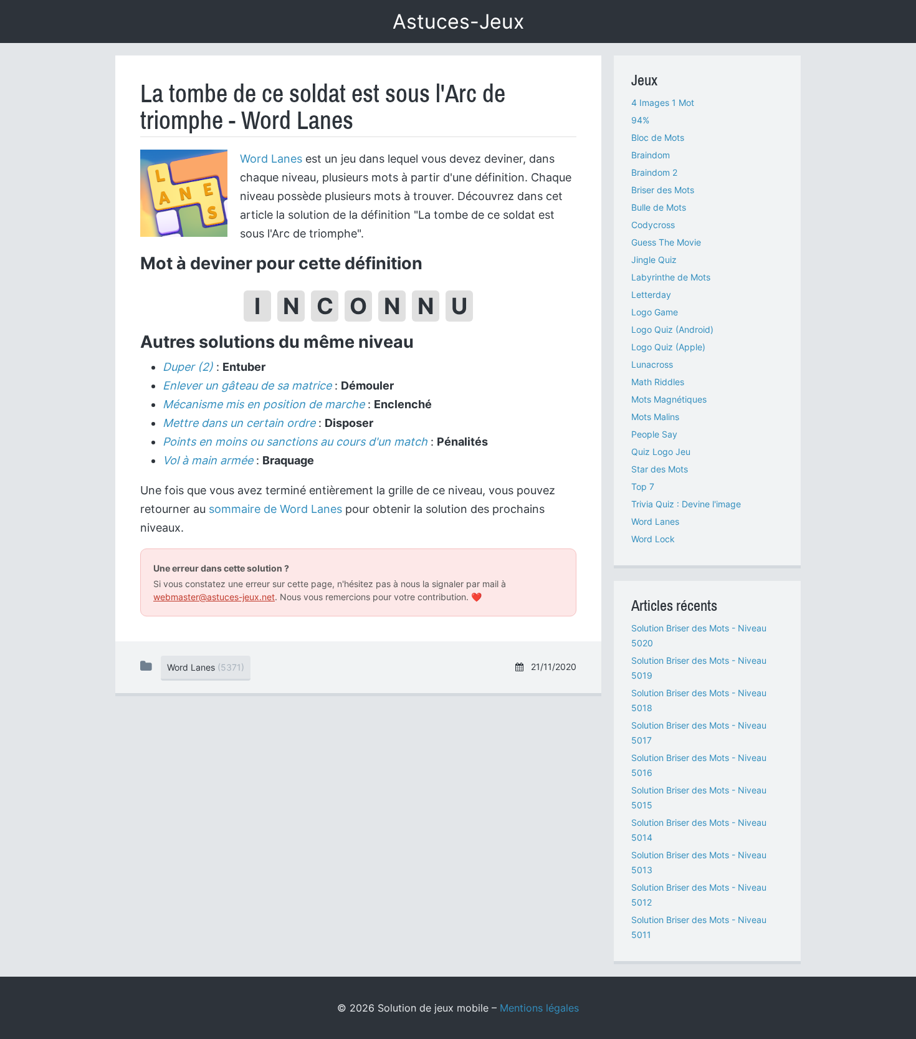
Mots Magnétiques (669, 399)
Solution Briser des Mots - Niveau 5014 (698, 830)
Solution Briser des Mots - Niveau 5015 (698, 797)
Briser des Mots (662, 189)
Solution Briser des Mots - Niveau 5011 (698, 927)
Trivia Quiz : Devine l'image (686, 504)
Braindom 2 (654, 172)
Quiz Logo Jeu (660, 451)
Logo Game (654, 312)
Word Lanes (271, 158)
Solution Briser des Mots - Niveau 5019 (698, 668)
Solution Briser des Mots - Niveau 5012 (698, 894)
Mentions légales (539, 1008)
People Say (654, 434)
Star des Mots (659, 469)
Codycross (653, 224)
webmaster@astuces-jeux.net (214, 596)
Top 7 (642, 486)
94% (640, 120)
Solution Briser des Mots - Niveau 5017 (698, 732)
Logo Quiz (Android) (672, 329)
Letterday (651, 294)
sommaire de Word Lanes (275, 508)
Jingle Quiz (654, 259)
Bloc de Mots (657, 137)
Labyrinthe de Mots (670, 277)
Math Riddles (657, 381)
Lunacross (652, 364)
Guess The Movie (666, 242)
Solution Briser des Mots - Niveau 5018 (698, 700)
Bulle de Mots (658, 207)
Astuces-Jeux (458, 21)
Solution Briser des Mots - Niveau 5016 (698, 765)
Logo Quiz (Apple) (668, 347)
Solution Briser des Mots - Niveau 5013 (698, 862)
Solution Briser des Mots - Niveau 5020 (698, 635)
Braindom (650, 155)
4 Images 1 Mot (662, 102)
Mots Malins (655, 416)
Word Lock (653, 539)
